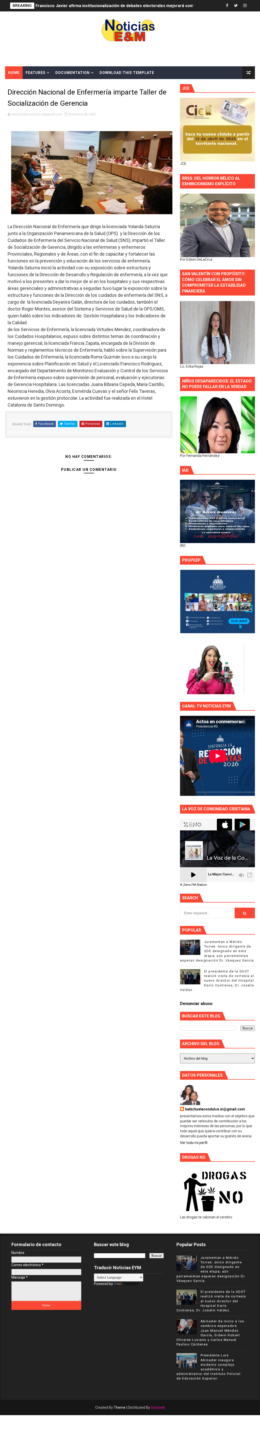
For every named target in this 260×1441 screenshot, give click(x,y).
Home (14, 73)
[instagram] (245, 5)
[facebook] (227, 5)
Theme (119, 1407)
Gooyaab (158, 1407)
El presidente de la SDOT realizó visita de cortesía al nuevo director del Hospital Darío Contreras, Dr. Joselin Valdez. (217, 980)
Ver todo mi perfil (193, 1143)
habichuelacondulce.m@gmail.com (215, 1109)
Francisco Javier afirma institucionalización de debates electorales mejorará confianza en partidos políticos (140, 5)
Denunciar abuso (196, 1003)
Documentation (72, 73)
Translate (130, 1284)
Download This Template (127, 73)
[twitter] (236, 5)
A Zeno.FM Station (193, 885)
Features (35, 73)
